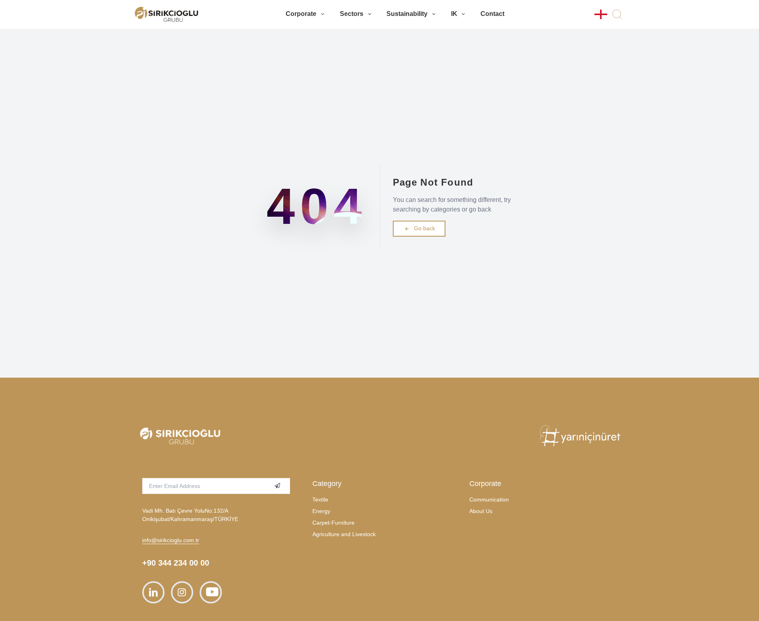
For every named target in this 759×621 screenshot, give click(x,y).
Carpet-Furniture (333, 522)
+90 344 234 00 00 (175, 562)
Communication (489, 499)
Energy (321, 511)
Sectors (351, 13)
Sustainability (407, 13)
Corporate (301, 13)
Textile (320, 499)
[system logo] (166, 14)
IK (454, 13)
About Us (480, 511)
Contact (492, 13)
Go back (424, 228)
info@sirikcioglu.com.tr (170, 540)
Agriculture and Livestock (344, 534)
